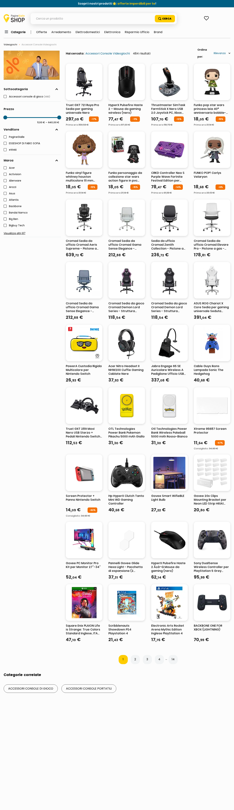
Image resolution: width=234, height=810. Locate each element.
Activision (15, 174)
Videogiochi (10, 44)
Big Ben (13, 219)
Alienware (15, 180)
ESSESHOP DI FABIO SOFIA (24, 143)
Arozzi (12, 187)
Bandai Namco (18, 212)
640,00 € (52, 122)
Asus (12, 193)
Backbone (15, 206)
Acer (12, 168)
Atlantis (14, 200)
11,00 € (41, 122)
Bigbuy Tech (17, 225)
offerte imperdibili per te (136, 3)
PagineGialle (16, 137)
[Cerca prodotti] (165, 18)
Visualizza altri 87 (14, 233)
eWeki (13, 150)
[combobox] (104, 18)
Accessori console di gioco (29, 96)
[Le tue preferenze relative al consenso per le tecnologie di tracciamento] (227, 803)
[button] (32, 89)
